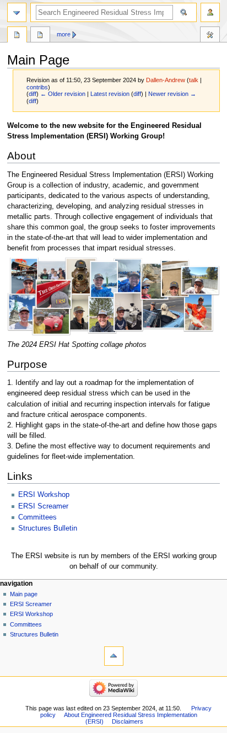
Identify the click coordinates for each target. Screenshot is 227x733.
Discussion (40, 36)
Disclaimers (127, 721)
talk (193, 80)
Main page (23, 594)
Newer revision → (172, 93)
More (64, 34)
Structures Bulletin (47, 528)
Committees (37, 517)
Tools (210, 36)
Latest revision (109, 93)
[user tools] (210, 12)
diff (32, 93)
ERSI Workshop (43, 495)
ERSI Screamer (43, 506)
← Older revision (62, 93)
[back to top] (113, 656)
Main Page (17, 36)
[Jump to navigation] (16, 12)
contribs (37, 87)
